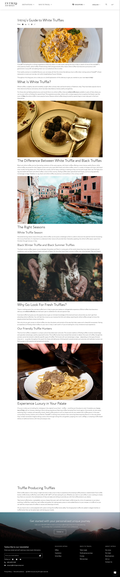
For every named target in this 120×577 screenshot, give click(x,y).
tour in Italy (89, 78)
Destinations (27, 5)
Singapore (79, 5)
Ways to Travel (44, 5)
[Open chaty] (115, 572)
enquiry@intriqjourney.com (66, 525)
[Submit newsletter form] (39, 555)
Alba (23, 96)
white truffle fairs (30, 312)
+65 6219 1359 (45, 525)
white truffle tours (73, 92)
